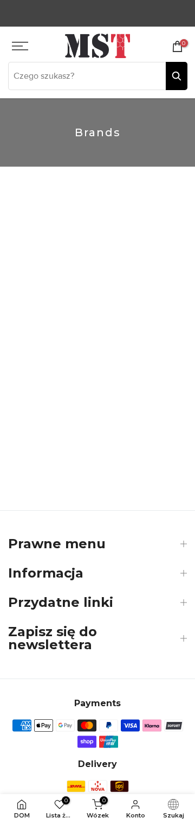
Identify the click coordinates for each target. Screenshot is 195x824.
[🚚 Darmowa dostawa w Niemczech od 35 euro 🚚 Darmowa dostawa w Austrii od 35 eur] (97, 13)
